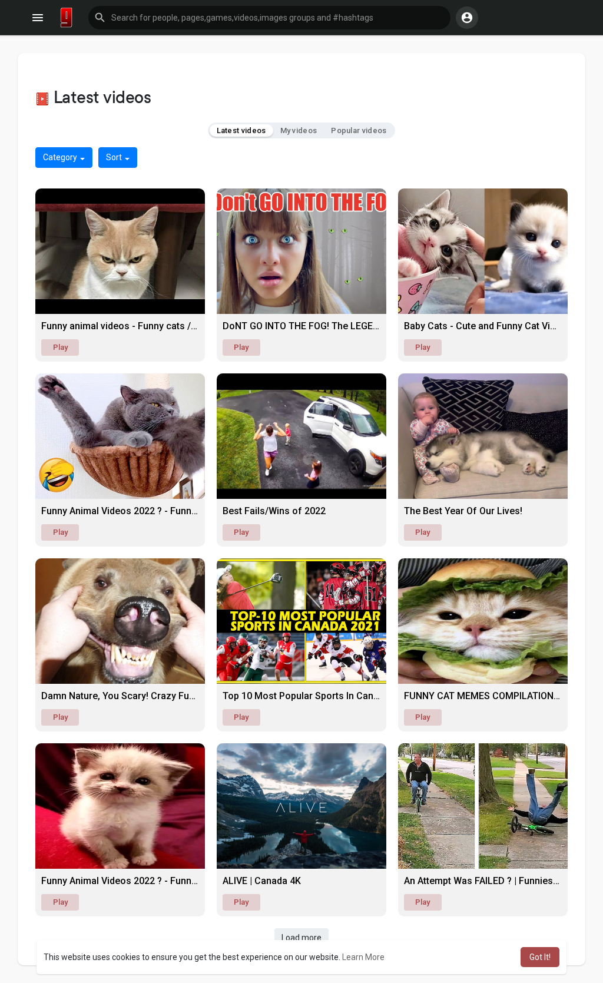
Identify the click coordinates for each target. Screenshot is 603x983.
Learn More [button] (363, 957)
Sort (115, 157)
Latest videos (241, 130)
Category (61, 157)
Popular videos (358, 130)
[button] (269, 17)
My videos (298, 130)
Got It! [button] (540, 957)
